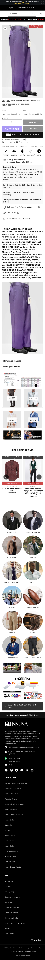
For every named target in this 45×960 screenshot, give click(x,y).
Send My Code (22, 950)
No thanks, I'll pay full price (22, 956)
